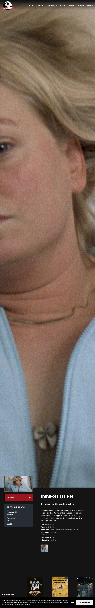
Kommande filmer (8, 596)
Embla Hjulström (56, 530)
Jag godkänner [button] (84, 602)
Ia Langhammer (67, 530)
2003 (53, 537)
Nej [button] (72, 602)
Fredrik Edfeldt (49, 524)
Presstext (10, 515)
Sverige (48, 535)
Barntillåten (53, 532)
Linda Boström (50, 527)
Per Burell (76, 530)
